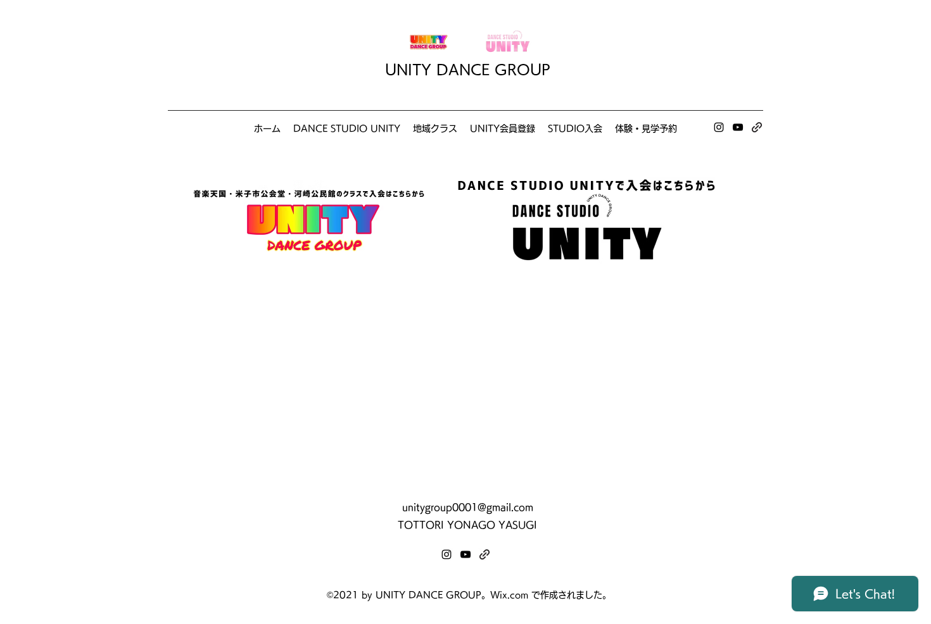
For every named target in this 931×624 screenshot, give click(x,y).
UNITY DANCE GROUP (467, 70)
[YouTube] (738, 127)
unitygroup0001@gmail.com (467, 507)
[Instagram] (718, 127)
